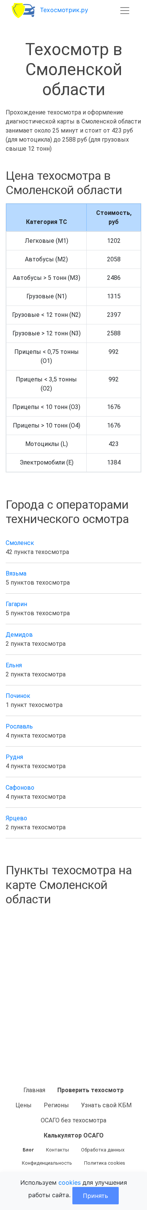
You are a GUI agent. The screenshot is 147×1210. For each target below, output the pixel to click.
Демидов (19, 634)
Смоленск (20, 542)
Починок (18, 695)
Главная (34, 1090)
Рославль (19, 726)
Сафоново (20, 787)
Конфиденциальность (47, 1163)
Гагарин (16, 604)
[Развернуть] (124, 10)
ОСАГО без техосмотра (73, 1120)
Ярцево (16, 818)
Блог (28, 1150)
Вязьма (16, 573)
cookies (69, 1182)
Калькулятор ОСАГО (74, 1135)
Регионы (56, 1105)
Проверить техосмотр (90, 1090)
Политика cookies (104, 1163)
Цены (23, 1105)
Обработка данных (102, 1150)
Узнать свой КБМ (106, 1105)
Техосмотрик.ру (64, 10)
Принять (95, 1195)
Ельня (14, 665)
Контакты (57, 1150)
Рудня (14, 757)
